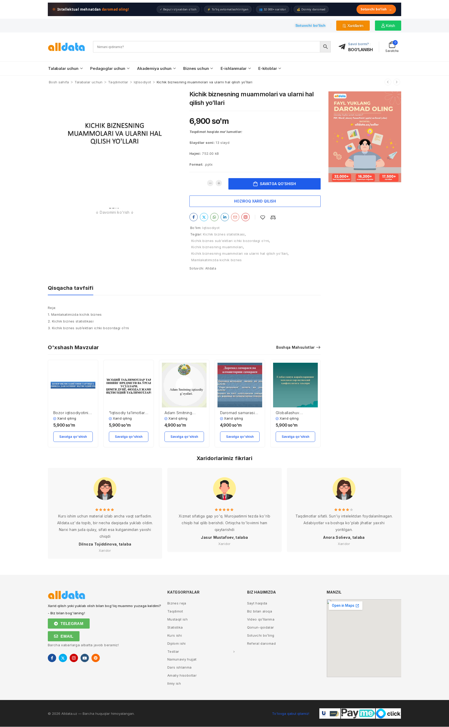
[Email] (235, 217)
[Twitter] (204, 217)
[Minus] (210, 183)
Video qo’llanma (260, 619)
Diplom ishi (176, 643)
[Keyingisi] (396, 82)
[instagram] (74, 658)
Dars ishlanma (179, 667)
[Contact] (343, 47)
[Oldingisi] (388, 82)
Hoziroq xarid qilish (255, 201)
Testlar (173, 651)
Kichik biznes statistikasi (224, 234)
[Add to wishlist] (262, 217)
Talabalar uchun (63, 68)
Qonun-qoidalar (260, 627)
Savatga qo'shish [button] (73, 437)
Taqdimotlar (118, 82)
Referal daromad (261, 643)
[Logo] (66, 46)
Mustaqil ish (177, 619)
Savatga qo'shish (278, 183)
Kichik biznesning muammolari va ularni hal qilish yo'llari (239, 253)
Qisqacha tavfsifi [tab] (70, 288)
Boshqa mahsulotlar (295, 347)
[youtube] (85, 658)
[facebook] (52, 658)
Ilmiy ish (174, 683)
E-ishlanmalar (234, 68)
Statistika (175, 627)
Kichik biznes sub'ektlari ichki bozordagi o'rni (230, 241)
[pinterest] (95, 658)
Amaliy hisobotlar (182, 675)
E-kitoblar (267, 68)
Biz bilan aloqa (259, 611)
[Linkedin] (225, 217)
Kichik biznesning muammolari (217, 247)
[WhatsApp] (214, 217)
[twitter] (63, 658)
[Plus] (219, 183)
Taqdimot (175, 611)
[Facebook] (193, 217)
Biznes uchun (196, 68)
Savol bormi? (358, 44)
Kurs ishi (174, 635)
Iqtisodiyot (142, 82)
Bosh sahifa (59, 82)
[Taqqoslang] (273, 217)
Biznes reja (176, 603)
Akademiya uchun (154, 68)
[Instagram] (245, 217)
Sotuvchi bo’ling (260, 635)
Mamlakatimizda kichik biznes (216, 260)
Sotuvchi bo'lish (376, 9)
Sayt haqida (257, 603)
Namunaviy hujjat (182, 659)
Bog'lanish (360, 49)
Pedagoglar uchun (107, 68)
